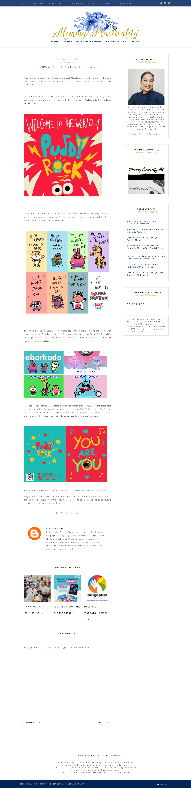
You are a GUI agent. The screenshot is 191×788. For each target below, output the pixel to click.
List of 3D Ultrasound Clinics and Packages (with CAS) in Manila (142, 265)
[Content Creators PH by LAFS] (146, 193)
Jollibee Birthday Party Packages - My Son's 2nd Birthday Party (145, 273)
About (32, 3)
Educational (66, 62)
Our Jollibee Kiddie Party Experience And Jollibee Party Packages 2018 (146, 257)
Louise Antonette (57, 528)
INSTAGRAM (114, 755)
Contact (142, 134)
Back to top (163, 784)
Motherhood (47, 3)
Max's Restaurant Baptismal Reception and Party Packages (145, 230)
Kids (74, 62)
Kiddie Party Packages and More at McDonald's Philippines (143, 222)
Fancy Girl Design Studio (41, 784)
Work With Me (155, 134)
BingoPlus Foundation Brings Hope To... (96, 613)
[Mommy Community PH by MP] (146, 179)
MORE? (71, 549)
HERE (132, 329)
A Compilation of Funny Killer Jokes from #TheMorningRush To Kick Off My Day (146, 248)
